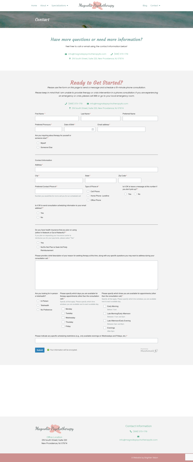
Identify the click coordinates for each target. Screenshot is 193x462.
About (43, 5)
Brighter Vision (151, 457)
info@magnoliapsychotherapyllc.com (138, 439)
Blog (145, 5)
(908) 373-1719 (140, 431)
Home (34, 5)
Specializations (59, 5)
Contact (154, 5)
